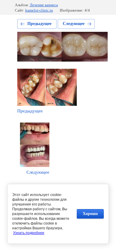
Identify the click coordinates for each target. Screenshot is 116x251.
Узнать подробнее (28, 233)
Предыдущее (39, 23)
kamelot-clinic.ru (39, 10)
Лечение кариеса (44, 5)
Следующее (73, 23)
